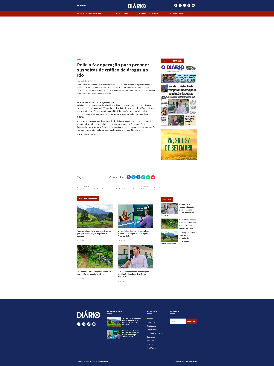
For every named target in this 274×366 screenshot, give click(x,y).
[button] (175, 5)
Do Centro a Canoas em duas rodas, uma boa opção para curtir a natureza (95, 273)
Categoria (151, 322)
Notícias (80, 60)
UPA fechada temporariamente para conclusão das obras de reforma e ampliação (133, 274)
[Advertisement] (137, 35)
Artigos (150, 319)
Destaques (151, 326)
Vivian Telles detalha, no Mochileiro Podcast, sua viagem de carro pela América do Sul (133, 233)
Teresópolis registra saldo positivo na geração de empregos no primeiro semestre (94, 233)
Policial (150, 344)
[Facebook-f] (180, 5)
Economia (151, 337)
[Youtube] (193, 5)
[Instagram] (184, 5)
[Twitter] (188, 5)
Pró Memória (152, 348)
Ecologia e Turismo (155, 333)
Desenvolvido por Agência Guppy (186, 361)
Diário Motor (152, 330)
